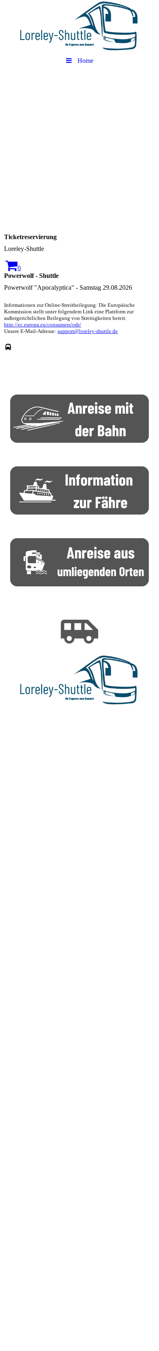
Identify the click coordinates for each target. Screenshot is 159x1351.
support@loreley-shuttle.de (87, 331)
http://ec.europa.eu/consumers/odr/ (42, 325)
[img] (79, 26)
